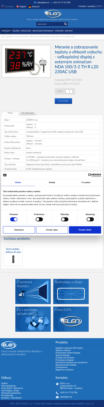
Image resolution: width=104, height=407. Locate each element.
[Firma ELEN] (71, 319)
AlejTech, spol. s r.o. (85, 404)
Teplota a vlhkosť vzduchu (40, 37)
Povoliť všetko (85, 230)
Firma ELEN (6, 388)
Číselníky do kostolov (65, 358)
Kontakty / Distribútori (11, 398)
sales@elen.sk (43, 3)
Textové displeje (63, 355)
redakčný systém (61, 404)
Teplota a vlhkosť (21, 37)
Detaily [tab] (52, 182)
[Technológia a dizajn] (71, 291)
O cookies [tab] (86, 182)
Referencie (18, 388)
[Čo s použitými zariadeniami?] (33, 319)
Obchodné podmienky (43, 31)
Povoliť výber (52, 230)
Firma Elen (26, 31)
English (23, 7)
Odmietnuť (19, 230)
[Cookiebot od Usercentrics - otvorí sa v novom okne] (90, 175)
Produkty (6, 31)
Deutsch (36, 7)
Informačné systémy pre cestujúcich (72, 362)
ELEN (3, 37)
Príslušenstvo (61, 367)
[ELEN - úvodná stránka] (52, 14)
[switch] (39, 219)
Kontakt (69, 31)
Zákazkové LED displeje (66, 365)
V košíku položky (90, 6)
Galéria (16, 31)
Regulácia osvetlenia (64, 370)
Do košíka (63, 101)
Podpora (59, 31)
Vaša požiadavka (8, 386)
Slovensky (9, 7)
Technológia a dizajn (10, 391)
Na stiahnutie (7, 395)
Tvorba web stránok (43, 404)
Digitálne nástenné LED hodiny (69, 348)
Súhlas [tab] (18, 182)
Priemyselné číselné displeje (68, 353)
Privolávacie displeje (65, 360)
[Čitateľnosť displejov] (33, 291)
